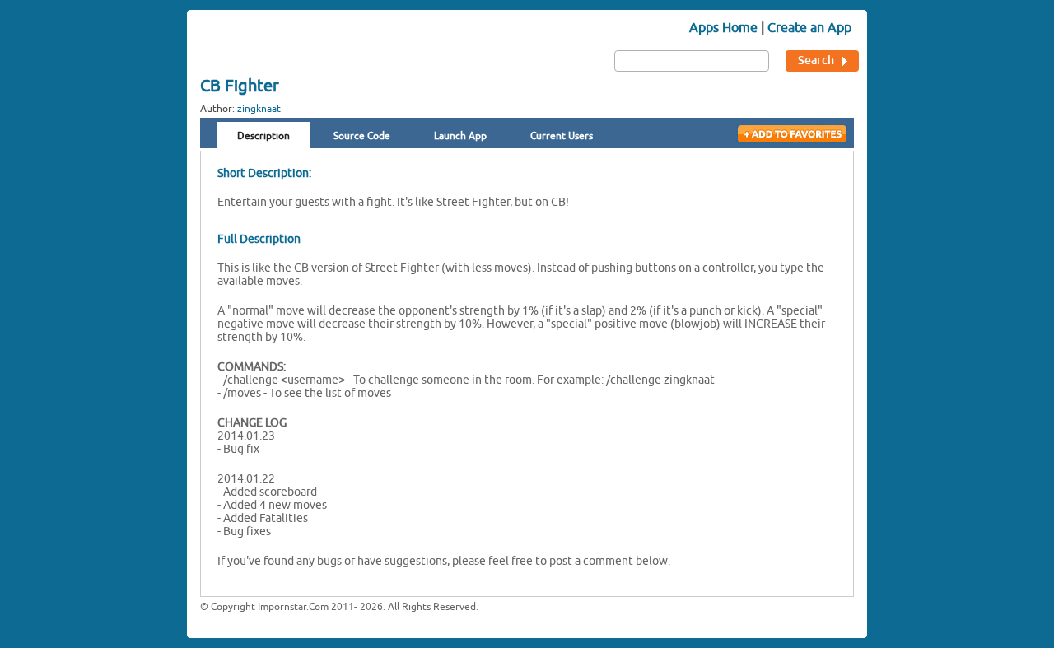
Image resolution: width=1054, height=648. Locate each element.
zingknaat (259, 108)
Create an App (809, 27)
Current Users (561, 136)
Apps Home (723, 27)
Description (263, 136)
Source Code (361, 136)
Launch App (460, 136)
